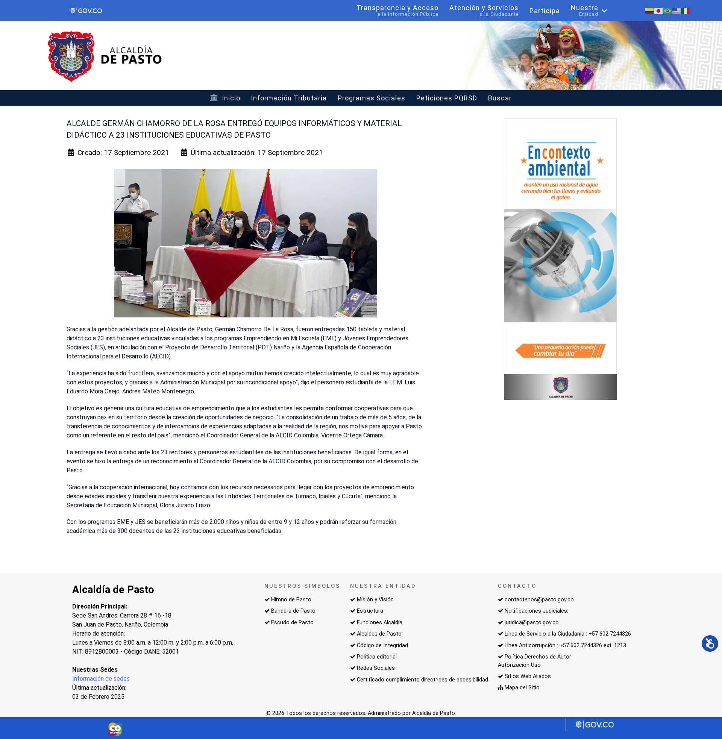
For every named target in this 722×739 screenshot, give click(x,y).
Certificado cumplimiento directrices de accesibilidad (422, 680)
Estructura (370, 611)
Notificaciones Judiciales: (536, 611)
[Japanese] (658, 10)
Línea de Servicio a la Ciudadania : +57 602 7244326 (568, 634)
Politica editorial (377, 657)
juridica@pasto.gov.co (532, 622)
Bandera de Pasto (293, 611)
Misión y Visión (375, 599)
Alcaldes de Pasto (379, 634)
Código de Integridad (382, 645)
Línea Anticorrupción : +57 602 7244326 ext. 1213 (565, 645)
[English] (676, 10)
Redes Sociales (376, 668)
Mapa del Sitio (522, 687)
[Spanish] (649, 10)
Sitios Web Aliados (528, 676)
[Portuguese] (667, 10)
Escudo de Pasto (292, 622)
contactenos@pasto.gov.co (539, 599)
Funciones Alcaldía (379, 622)
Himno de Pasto (291, 599)
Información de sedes (101, 678)
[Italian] (685, 10)
